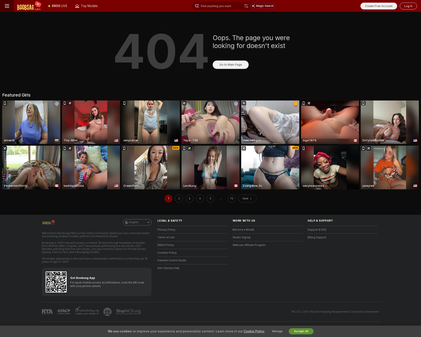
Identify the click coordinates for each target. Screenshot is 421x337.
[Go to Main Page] (29, 6)
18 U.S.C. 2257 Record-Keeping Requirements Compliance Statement (335, 311)
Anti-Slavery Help (168, 268)
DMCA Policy (165, 245)
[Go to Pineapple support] (107, 312)
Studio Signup (242, 237)
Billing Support (317, 237)
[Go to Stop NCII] (129, 311)
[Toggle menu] (7, 6)
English (134, 222)
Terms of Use (166, 237)
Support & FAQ (317, 229)
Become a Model (243, 229)
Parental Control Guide (171, 260)
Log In (408, 6)
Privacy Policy (166, 229)
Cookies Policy (167, 252)
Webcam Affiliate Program (249, 245)
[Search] (246, 6)
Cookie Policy (254, 331)
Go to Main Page (230, 64)
